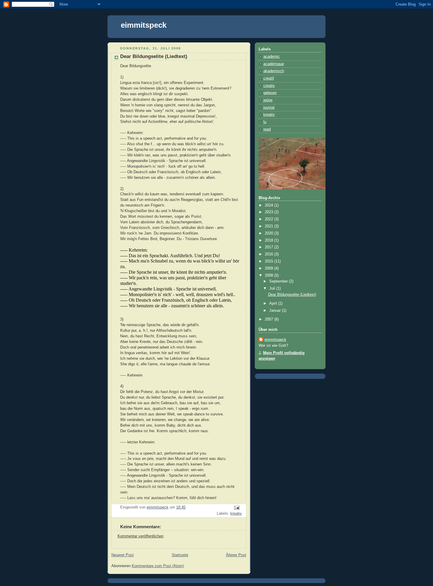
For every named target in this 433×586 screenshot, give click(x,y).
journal (269, 107)
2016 (269, 254)
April (273, 303)
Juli (272, 288)
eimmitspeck (143, 25)
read (267, 129)
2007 (269, 319)
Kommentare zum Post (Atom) (158, 566)
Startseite (180, 555)
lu (264, 122)
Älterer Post (236, 555)
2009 (269, 268)
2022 (269, 219)
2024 (269, 205)
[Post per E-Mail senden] (236, 508)
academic (271, 57)
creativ (269, 86)
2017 (269, 247)
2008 (269, 275)
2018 (269, 240)
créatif (268, 78)
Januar (275, 310)
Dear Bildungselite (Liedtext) (292, 295)
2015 (269, 261)
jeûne (267, 100)
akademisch (273, 71)
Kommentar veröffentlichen (140, 536)
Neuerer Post (122, 555)
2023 (269, 212)
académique (273, 64)
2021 (269, 226)
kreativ (236, 513)
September (279, 281)
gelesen (270, 93)
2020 (269, 233)
